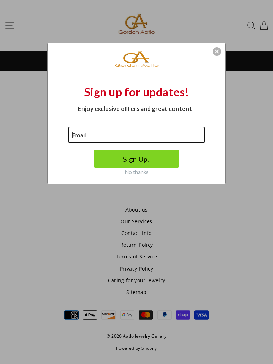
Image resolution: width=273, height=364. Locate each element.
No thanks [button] (137, 172)
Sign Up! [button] (136, 159)
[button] (217, 51)
